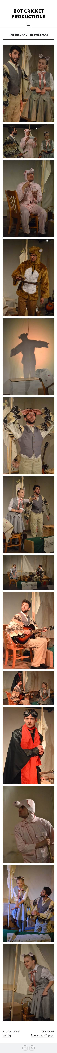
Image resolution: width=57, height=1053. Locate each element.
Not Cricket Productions (28, 13)
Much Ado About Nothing (11, 1033)
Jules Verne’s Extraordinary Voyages (42, 1033)
